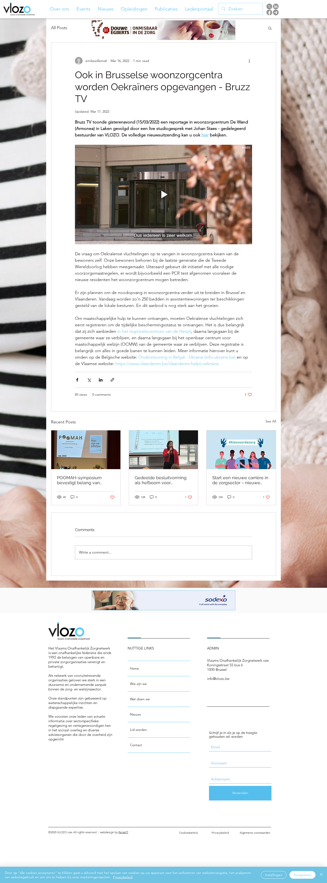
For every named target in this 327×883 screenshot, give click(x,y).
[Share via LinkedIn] (100, 380)
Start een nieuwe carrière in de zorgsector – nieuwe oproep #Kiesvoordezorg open (240, 480)
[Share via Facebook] (77, 380)
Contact (136, 745)
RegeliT (123, 832)
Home (134, 668)
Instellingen (273, 875)
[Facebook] (269, 12)
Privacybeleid (123, 877)
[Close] (321, 875)
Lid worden (138, 730)
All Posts (59, 27)
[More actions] (249, 61)
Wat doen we (140, 699)
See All (270, 421)
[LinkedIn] (276, 6)
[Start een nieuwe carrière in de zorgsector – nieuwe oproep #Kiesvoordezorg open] (241, 449)
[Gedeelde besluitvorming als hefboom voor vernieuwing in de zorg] (163, 449)
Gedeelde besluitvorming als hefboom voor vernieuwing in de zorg (160, 480)
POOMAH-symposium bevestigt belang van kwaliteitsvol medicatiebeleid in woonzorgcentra (79, 480)
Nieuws (135, 714)
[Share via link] (112, 380)
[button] (59, 9)
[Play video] (163, 194)
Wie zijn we (138, 684)
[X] (269, 6)
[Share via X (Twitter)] (89, 380)
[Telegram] (276, 12)
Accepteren (302, 875)
